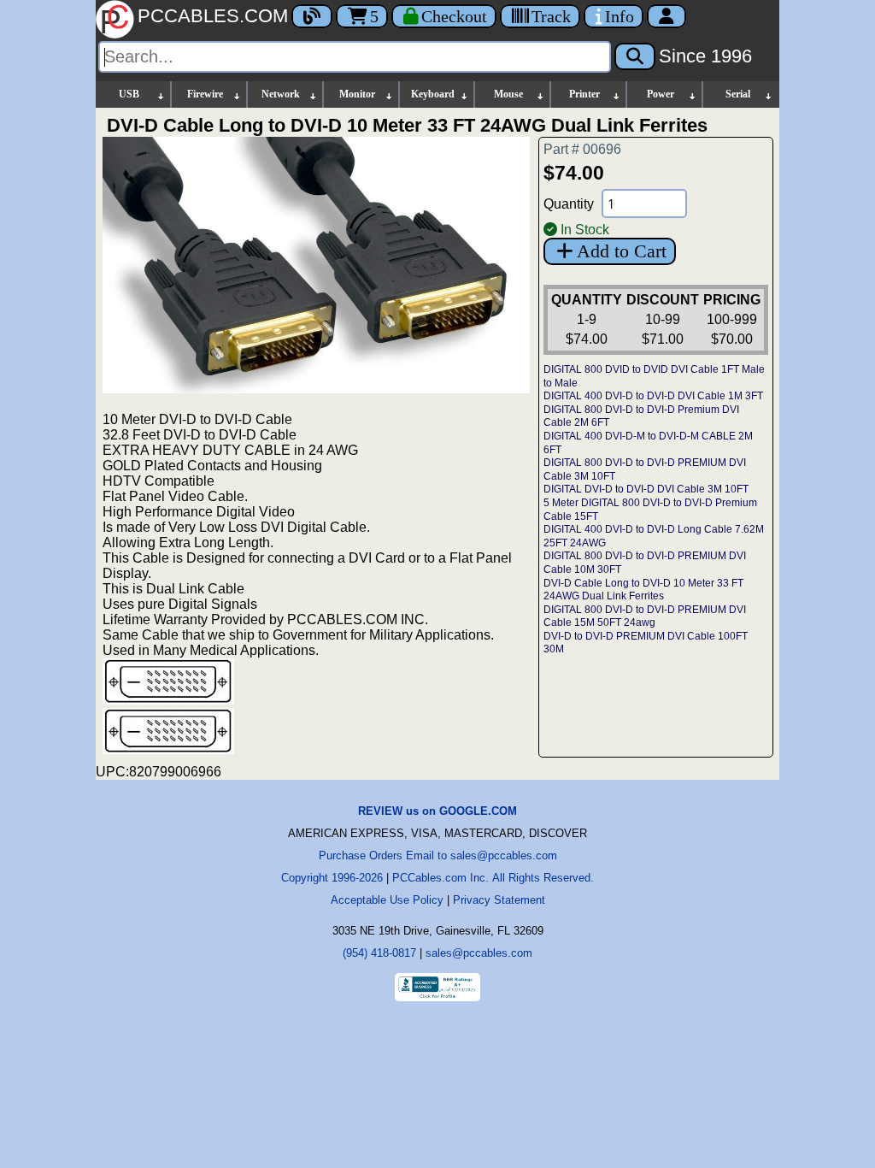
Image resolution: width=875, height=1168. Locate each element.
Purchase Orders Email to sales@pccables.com (438, 855)
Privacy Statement (499, 900)
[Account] (666, 16)
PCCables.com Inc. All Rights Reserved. (493, 877)
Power (660, 94)
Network (280, 94)
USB (129, 94)
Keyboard (433, 94)
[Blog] (311, 16)
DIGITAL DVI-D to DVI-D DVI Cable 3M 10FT (646, 489)
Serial (737, 94)
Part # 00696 (582, 149)
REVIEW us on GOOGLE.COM (437, 811)
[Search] (634, 56)
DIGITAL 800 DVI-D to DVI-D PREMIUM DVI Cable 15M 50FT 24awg (644, 616)
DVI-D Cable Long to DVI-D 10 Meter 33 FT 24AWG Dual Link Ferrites (643, 590)
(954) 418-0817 (379, 953)
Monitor (357, 94)
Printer (584, 94)
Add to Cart (622, 251)
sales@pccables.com (479, 953)
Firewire (205, 94)
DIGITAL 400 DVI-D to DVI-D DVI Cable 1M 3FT (653, 396)
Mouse (508, 94)
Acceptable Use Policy (387, 900)
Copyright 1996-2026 (332, 877)
